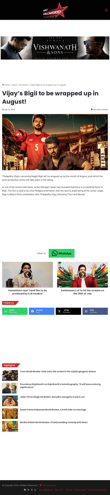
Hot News (23, 85)
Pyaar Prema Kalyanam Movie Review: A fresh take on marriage (53, 409)
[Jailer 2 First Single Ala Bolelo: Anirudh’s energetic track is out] (10, 400)
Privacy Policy (80, 490)
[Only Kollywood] (55, 10)
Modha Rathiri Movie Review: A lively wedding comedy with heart (54, 422)
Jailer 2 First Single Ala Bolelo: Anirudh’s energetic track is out (52, 396)
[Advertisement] (54, 27)
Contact (68, 490)
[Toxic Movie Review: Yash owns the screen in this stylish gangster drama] (10, 375)
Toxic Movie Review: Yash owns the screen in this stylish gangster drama (58, 371)
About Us (59, 490)
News (14, 85)
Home (7, 85)
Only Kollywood (49, 485)
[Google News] (61, 253)
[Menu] (106, 11)
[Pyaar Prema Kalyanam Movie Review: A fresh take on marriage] (10, 413)
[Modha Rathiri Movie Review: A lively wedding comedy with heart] (10, 426)
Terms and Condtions (97, 490)
